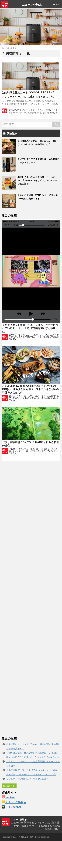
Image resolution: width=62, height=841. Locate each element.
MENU (57, 4)
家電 (39, 112)
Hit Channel (14, 807)
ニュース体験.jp (32, 4)
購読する (10, 785)
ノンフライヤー (29, 110)
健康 (12, 48)
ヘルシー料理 (44, 110)
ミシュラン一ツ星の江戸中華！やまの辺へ (27, 778)
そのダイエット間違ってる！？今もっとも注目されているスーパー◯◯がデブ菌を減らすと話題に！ (30, 328)
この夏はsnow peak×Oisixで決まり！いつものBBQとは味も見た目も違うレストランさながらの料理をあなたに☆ (30, 389)
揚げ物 (46, 112)
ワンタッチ (21, 112)
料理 (52, 112)
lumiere (10, 797)
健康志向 (32, 112)
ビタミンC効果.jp (15, 802)
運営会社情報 (51, 829)
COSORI (17, 110)
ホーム (5, 48)
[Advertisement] (31, 598)
